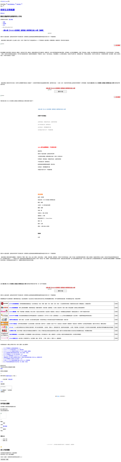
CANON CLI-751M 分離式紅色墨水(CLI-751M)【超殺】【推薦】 (17, 351)
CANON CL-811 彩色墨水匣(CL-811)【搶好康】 (13, 349)
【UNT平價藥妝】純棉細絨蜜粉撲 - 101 (12, 348)
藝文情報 (11, 19)
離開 (7, 459)
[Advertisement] (49, 67)
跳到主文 (3, 13)
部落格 (4, 23)
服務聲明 (72, 444)
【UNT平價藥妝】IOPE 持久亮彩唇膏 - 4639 (13, 354)
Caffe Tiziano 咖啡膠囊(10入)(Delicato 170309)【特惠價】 (15, 355)
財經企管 (10, 379)
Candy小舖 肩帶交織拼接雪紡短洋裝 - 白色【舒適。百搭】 (16, 352)
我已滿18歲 (3, 459)
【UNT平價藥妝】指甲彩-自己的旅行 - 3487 (12, 358)
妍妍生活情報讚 (8, 10)
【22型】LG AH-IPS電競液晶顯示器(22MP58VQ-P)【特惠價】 (17, 360)
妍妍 (2, 368)
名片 (4, 25)
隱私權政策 (68, 444)
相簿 (4, 22)
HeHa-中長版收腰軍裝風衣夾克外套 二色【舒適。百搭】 (15, 361)
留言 (10, 375)
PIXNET (51, 444)
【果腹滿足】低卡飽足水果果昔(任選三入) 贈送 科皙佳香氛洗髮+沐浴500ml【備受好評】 (23, 357)
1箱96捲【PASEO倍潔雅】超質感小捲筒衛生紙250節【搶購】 (23, 30)
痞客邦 (7, 375)
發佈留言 (2, 391)
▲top (2, 381)
